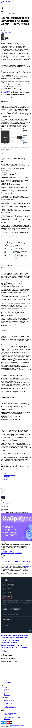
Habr (9, 726)
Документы (7, 704)
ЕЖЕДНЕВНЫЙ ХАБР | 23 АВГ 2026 (11, 553)
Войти (6, 680)
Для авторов (7, 702)
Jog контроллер (5, 92)
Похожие (13, 658)
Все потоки (6, 1)
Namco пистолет (5, 91)
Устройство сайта (9, 700)
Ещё (6, 651)
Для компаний (8, 703)
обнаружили (27, 566)
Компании (7, 692)
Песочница (7, 695)
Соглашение (7, 706)
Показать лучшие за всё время (9, 661)
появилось (24, 573)
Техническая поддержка (17, 725)
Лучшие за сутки (5, 658)
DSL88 (3, 14)
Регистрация (7, 682)
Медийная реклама (9, 714)
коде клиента (4, 566)
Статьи (6, 687)
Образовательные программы (12, 717)
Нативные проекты (9, 716)
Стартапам (7, 719)
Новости (6, 689)
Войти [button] (2, 10)
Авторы (6, 693)
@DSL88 (7, 503)
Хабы (5, 690)
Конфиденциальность (10, 707)
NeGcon (3, 88)
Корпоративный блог (10, 713)
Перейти (3, 549)
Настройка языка (5, 725)
